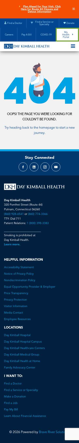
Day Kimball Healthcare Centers (24, 348)
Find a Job (11, 403)
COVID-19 (46, 35)
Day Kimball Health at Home (22, 361)
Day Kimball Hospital (17, 335)
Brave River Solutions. (54, 432)
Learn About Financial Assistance (25, 416)
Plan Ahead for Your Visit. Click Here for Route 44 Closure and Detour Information (41, 9)
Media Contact (13, 312)
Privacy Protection (15, 299)
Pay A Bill (26, 35)
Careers (8, 35)
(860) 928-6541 (14, 214)
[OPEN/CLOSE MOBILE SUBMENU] (73, 46)
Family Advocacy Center (19, 367)
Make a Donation (15, 396)
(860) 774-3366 (38, 214)
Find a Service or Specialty (21, 390)
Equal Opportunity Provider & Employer (29, 286)
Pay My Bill (11, 409)
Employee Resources (17, 319)
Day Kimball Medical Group (21, 354)
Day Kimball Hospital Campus (23, 341)
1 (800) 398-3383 (38, 223)
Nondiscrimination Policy (19, 280)
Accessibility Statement (19, 267)
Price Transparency (16, 293)
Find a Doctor (13, 383)
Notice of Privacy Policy (19, 273)
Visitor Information (15, 306)
